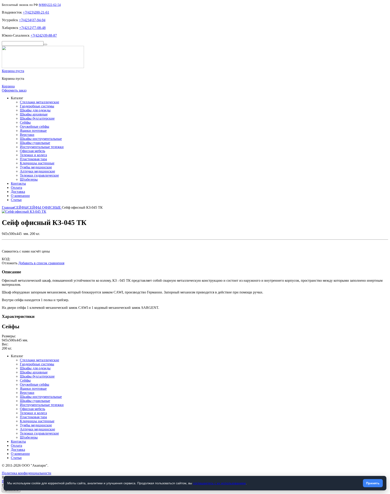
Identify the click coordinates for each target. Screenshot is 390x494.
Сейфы (25, 122)
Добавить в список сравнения (41, 263)
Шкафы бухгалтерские (37, 118)
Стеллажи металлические (39, 102)
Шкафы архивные (34, 114)
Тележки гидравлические (39, 175)
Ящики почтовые (33, 130)
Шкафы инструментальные (41, 139)
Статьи (16, 200)
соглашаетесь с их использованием (219, 483)
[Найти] (45, 44)
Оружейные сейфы (34, 126)
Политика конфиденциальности (26, 473)
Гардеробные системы (37, 106)
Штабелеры (29, 179)
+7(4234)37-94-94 (32, 20)
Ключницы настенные (37, 163)
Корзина (8, 86)
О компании (20, 196)
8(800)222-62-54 (50, 5)
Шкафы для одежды (35, 110)
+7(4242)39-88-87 (43, 35)
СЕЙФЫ (21, 207)
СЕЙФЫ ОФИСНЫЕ (45, 207)
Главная (8, 207)
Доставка (18, 192)
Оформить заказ (14, 90)
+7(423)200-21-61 (36, 12)
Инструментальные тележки (42, 147)
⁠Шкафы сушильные (35, 143)
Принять (373, 483)
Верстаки (27, 135)
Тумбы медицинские (36, 167)
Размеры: (9, 336)
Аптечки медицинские (37, 171)
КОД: (6, 259)
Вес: (5, 344)
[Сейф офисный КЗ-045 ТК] (24, 211)
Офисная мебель (32, 151)
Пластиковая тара (33, 159)
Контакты (18, 183)
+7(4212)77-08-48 (32, 28)
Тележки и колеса (33, 155)
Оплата (16, 187)
